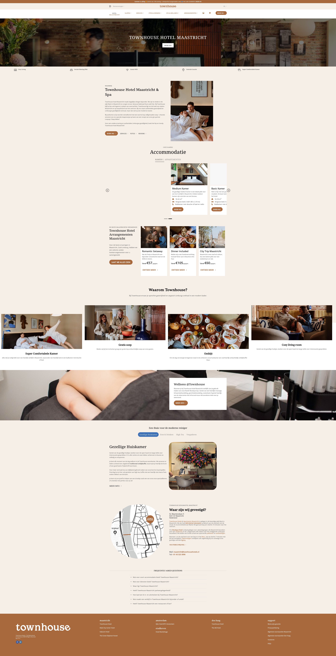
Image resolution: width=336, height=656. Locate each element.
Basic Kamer (171, 188)
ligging (183, 540)
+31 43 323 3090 (179, 554)
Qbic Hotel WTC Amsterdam (165, 624)
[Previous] (174, 111)
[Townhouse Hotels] (168, 6)
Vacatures (271, 640)
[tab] (159, 159)
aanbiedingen (220, 533)
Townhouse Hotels (175, 521)
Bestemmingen (118, 6)
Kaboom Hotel (104, 632)
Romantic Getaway (152, 251)
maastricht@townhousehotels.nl (186, 552)
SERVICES (139, 13)
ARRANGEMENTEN (190, 13)
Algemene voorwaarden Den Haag (279, 636)
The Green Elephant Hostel (109, 636)
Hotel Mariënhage (162, 632)
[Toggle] (131, 577)
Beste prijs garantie (274, 624)
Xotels (18, 638)
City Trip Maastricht (210, 251)
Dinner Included (179, 251)
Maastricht (114, 15)
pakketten (210, 533)
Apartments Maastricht (191, 521)
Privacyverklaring (273, 628)
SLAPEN (127, 13)
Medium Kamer (133, 188)
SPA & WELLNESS (172, 13)
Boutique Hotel (177, 530)
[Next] (227, 111)
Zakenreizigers (187, 538)
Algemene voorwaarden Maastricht (279, 632)
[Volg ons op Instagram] (20, 642)
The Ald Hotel (216, 628)
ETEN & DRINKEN (154, 13)
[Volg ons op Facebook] (17, 642)
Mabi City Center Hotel (107, 628)
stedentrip (179, 532)
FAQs (269, 644)
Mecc (203, 537)
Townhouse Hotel (105, 624)
